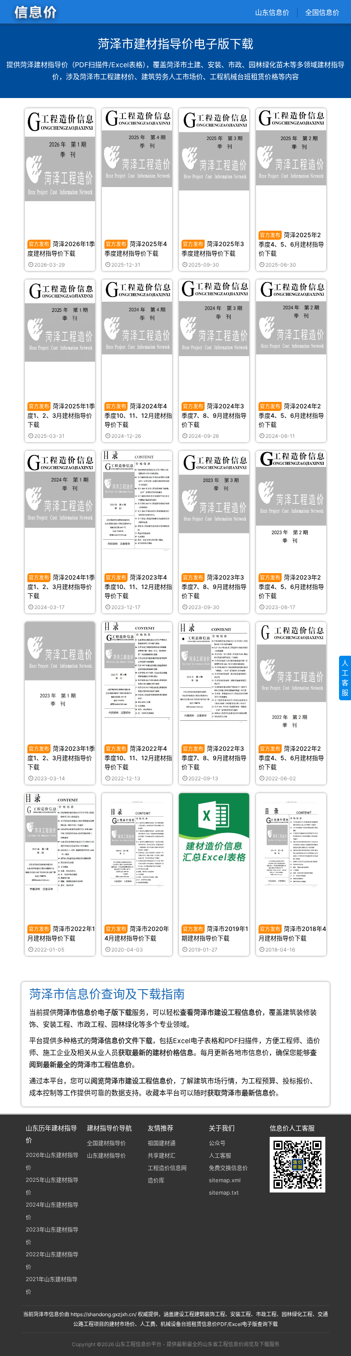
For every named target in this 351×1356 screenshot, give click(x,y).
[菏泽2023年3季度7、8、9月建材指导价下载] (214, 491)
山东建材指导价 (106, 1155)
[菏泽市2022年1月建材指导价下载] (60, 842)
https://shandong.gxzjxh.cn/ (104, 1314)
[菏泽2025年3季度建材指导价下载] (214, 149)
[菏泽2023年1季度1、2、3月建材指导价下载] (60, 669)
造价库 (156, 1180)
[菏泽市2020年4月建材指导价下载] (137, 842)
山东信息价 (272, 12)
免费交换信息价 (228, 1167)
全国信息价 (322, 12)
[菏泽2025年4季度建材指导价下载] (137, 147)
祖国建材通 (162, 1142)
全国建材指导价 (106, 1142)
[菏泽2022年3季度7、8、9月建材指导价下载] (214, 672)
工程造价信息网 (167, 1167)
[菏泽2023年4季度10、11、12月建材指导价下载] (137, 500)
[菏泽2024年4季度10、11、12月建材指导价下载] (137, 316)
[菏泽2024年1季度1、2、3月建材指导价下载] (60, 488)
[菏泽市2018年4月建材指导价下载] (291, 842)
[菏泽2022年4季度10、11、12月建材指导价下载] (137, 670)
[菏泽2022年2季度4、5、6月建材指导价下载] (291, 675)
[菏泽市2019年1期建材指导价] (214, 828)
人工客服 (220, 1155)
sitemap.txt (224, 1192)
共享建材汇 (162, 1155)
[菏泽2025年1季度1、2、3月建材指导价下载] (60, 320)
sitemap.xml (225, 1180)
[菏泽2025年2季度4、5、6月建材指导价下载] (291, 146)
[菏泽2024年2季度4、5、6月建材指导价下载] (291, 316)
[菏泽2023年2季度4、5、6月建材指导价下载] (291, 497)
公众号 (217, 1142)
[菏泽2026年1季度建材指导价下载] (60, 154)
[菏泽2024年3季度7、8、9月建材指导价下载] (214, 317)
